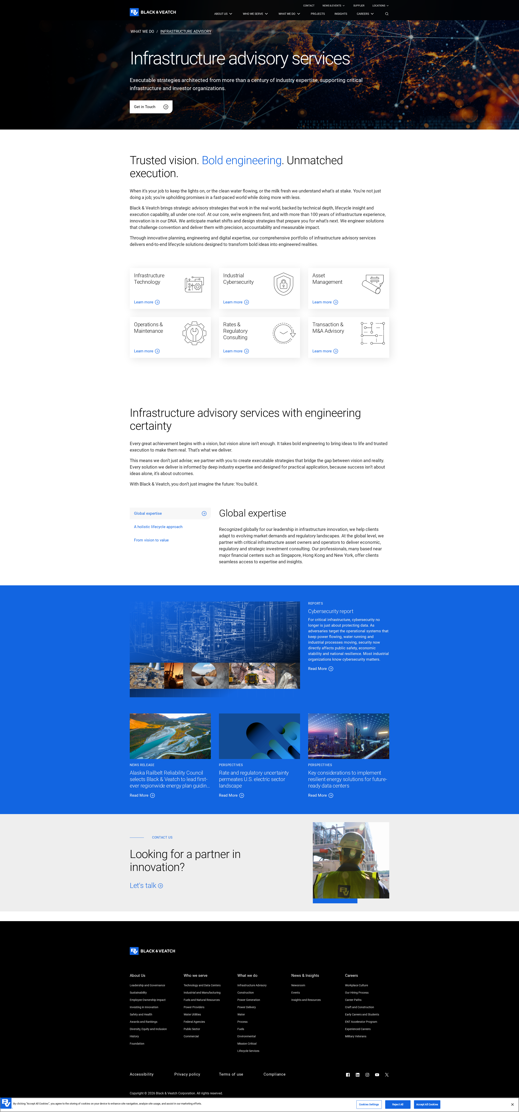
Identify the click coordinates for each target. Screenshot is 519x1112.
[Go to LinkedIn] (357, 1074)
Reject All (397, 1104)
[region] (259, 1105)
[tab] (170, 513)
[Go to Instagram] (367, 1074)
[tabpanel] (304, 538)
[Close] (512, 1104)
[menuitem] (308, 5)
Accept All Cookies (427, 1104)
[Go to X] (386, 1074)
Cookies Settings (369, 1104)
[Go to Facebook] (347, 1074)
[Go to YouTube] (377, 1074)
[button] (386, 14)
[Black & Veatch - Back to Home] (153, 12)
